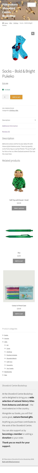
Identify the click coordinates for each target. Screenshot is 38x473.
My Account (6, 469)
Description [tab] (6, 120)
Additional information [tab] (10, 126)
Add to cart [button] (19, 261)
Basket (29, 468)
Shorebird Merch (11, 358)
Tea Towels (10, 368)
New (5, 375)
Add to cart (16, 97)
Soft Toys (9, 362)
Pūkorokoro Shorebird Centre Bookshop (10, 10)
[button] (32, 33)
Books (6, 335)
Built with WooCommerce (10, 462)
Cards (8, 348)
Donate (6, 338)
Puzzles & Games (12, 355)
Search (19, 469)
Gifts (10, 23)
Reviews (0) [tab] (6, 132)
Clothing (15, 23)
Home (6, 23)
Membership (8, 372)
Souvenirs (10, 365)
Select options (19, 208)
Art (7, 345)
